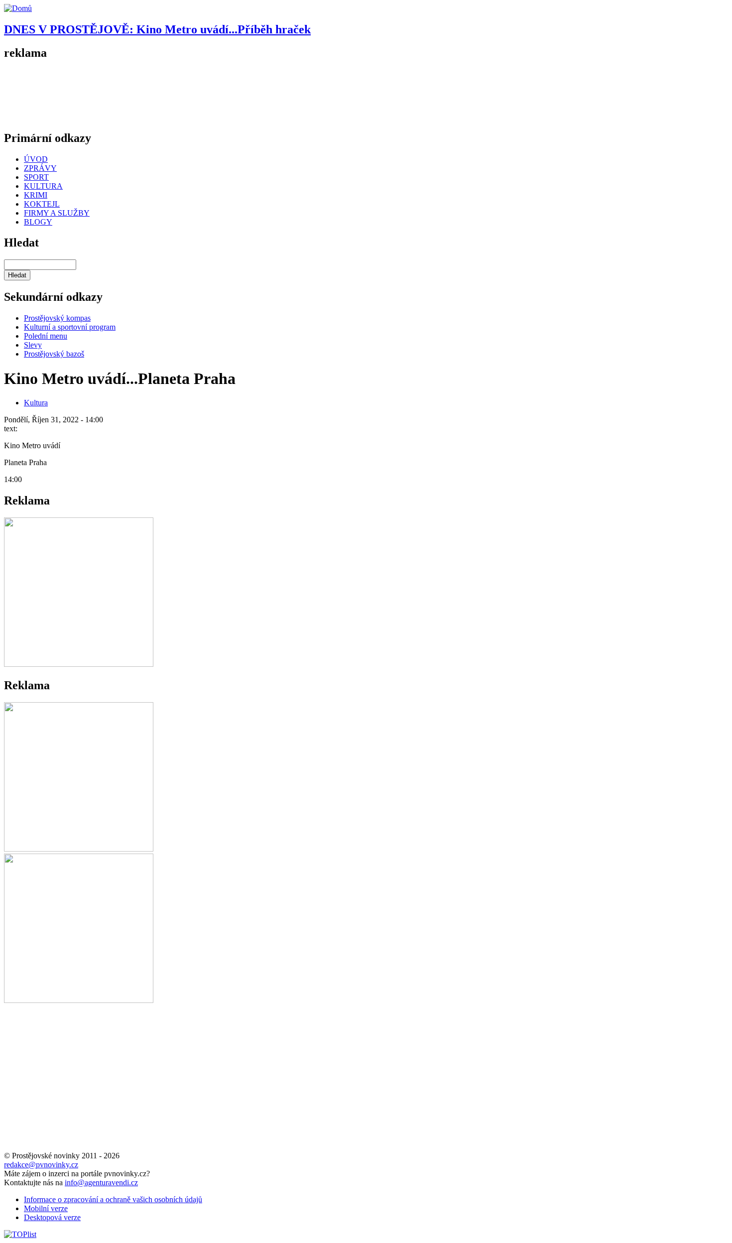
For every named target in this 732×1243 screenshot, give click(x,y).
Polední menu (45, 336)
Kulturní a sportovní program (70, 327)
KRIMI (35, 195)
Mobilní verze (46, 1208)
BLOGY (38, 222)
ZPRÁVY (40, 168)
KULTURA (43, 186)
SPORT (36, 177)
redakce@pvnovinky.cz (41, 1164)
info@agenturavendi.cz (101, 1182)
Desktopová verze (52, 1217)
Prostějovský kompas (57, 318)
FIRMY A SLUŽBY (57, 213)
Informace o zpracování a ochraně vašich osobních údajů (113, 1199)
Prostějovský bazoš (54, 354)
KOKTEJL (42, 204)
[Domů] (18, 8)
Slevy (33, 345)
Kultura (36, 402)
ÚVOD (36, 159)
